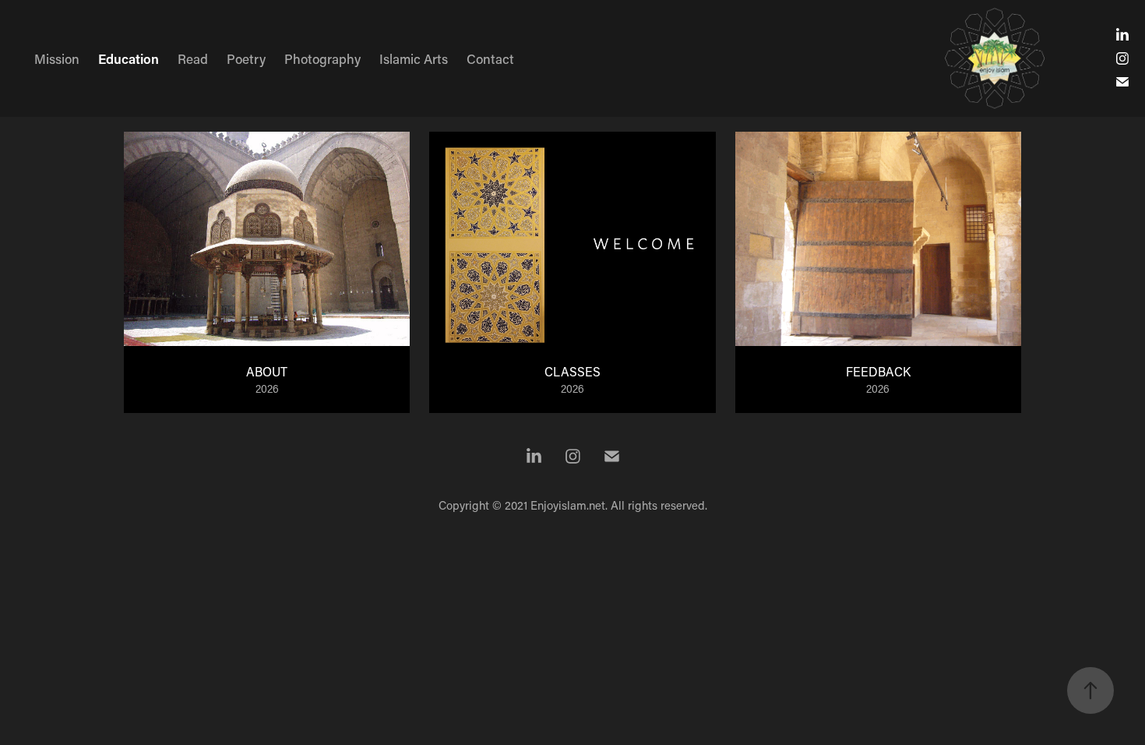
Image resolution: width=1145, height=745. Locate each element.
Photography (322, 58)
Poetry (246, 58)
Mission (56, 58)
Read (193, 58)
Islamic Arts (413, 58)
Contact (490, 58)
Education (128, 58)
